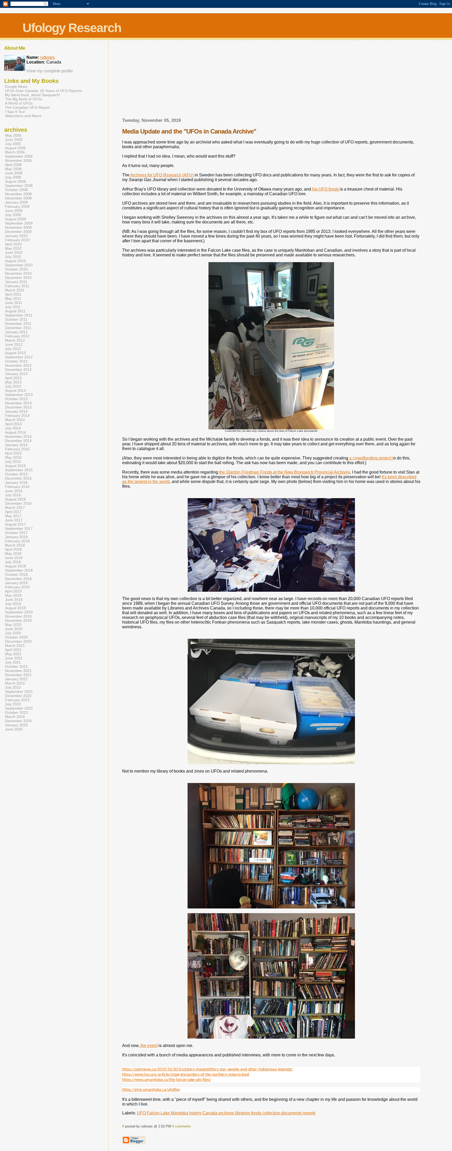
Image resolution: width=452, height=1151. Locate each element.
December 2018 (18, 579)
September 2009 (19, 223)
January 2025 (16, 725)
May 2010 (13, 248)
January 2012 (16, 332)
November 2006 (18, 160)
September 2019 (19, 612)
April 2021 (13, 650)
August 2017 (15, 524)
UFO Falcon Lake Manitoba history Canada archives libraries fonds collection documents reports (226, 1113)
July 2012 (13, 349)
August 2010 (15, 261)
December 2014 (18, 441)
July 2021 (13, 662)
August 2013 (15, 390)
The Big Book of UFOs (23, 99)
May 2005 (13, 135)
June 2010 (13, 252)
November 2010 (18, 273)
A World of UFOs (19, 103)
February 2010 (17, 240)
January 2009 (16, 202)
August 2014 (15, 432)
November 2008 (18, 194)
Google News (16, 86)
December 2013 (18, 407)
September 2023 (19, 708)
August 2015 (15, 466)
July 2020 (13, 633)
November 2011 (18, 323)
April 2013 (13, 378)
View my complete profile (49, 71)
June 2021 (13, 658)
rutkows (47, 57)
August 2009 (15, 219)
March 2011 (15, 290)
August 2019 (15, 608)
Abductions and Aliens (23, 116)
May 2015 (13, 457)
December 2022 (18, 696)
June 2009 (13, 211)
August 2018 (15, 566)
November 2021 (18, 671)
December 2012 (18, 369)
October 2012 (16, 361)
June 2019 (13, 599)
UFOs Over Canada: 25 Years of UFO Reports (43, 91)
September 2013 (19, 395)
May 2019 (13, 595)
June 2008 (13, 173)
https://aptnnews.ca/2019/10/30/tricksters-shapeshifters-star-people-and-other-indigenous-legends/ (207, 1069)
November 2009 (18, 227)
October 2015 (16, 474)
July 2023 (13, 704)
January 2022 (16, 679)
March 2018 (15, 545)
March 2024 (15, 717)
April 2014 (13, 424)
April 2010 (13, 244)
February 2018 (17, 541)
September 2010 (19, 265)
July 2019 (13, 604)
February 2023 (17, 700)
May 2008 (13, 169)
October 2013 (16, 399)
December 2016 (18, 503)
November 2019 (18, 616)
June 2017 (13, 520)
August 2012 (15, 353)
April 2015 (13, 453)
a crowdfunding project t (370, 458)
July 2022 (13, 687)
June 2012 (13, 344)
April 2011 (13, 294)
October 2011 (16, 319)
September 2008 (19, 185)
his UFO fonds (325, 189)
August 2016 (15, 499)
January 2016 (16, 482)
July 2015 (13, 461)
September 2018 (19, 570)
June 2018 (13, 558)
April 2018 (13, 549)
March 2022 (15, 683)
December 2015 (18, 478)
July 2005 (13, 144)
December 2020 (18, 641)
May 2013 (13, 382)
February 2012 (17, 336)
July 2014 (13, 428)
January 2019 (16, 583)
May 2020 (13, 625)
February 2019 (17, 587)
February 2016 (17, 487)
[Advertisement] (271, 80)
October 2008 (16, 190)
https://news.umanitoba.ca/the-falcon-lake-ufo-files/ (166, 1080)
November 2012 (18, 365)
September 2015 (19, 470)
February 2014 (17, 415)
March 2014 (15, 420)
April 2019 (13, 591)
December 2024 (18, 721)
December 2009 (18, 231)
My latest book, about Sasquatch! (32, 95)
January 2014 (16, 411)
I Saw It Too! (15, 112)
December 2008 (18, 198)
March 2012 (15, 340)
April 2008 (13, 165)
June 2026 (13, 729)
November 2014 (18, 436)
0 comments (181, 1126)
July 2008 (13, 177)
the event (148, 1045)
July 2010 (13, 257)
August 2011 (15, 311)
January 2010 (16, 236)
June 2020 (13, 629)
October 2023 (16, 712)
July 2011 (13, 307)
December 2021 (18, 675)
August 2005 (15, 148)
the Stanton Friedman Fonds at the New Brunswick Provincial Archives (284, 472)
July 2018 (13, 562)
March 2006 (15, 152)
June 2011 (13, 303)
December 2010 (18, 277)
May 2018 (13, 553)
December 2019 (18, 620)
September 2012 (19, 357)
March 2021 (15, 645)
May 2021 (13, 654)
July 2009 (13, 215)
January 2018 (16, 537)
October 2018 (16, 574)
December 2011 (18, 328)
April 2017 (13, 512)
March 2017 (15, 507)
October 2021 (16, 666)
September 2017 (19, 528)
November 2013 (18, 403)
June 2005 (13, 139)
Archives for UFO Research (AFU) (162, 175)
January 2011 (16, 282)
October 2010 (16, 269)
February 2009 (17, 206)
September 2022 (19, 691)
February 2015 (17, 449)
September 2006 (19, 156)
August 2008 (15, 181)
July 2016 (13, 495)
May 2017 (13, 516)
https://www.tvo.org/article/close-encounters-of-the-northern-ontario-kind (185, 1075)
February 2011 (17, 286)
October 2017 (16, 533)
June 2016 (13, 491)
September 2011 (18, 315)
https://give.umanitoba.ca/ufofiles (151, 1090)
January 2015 (16, 445)
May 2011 (13, 298)
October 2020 (16, 637)
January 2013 (16, 374)
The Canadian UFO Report (27, 107)
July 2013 (13, 386)
